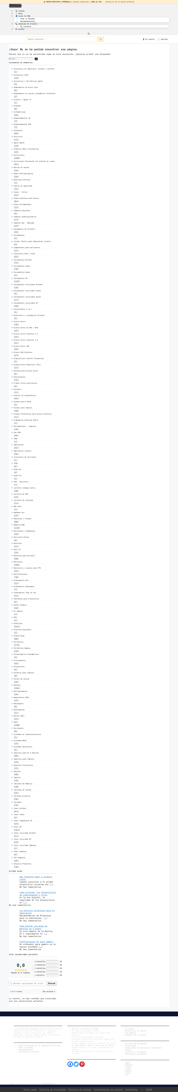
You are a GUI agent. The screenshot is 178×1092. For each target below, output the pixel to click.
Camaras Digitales (22, 211)
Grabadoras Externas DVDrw (26, 420)
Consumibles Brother (23, 260)
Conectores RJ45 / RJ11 (24, 254)
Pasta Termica (20, 605)
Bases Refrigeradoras (23, 174)
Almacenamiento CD (22, 118)
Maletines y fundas (22, 519)
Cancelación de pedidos (136, 1054)
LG (126, 1075)
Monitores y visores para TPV (27, 568)
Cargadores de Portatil (24, 229)
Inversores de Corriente (25, 457)
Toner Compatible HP (23, 821)
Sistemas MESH (20, 741)
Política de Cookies (79, 1089)
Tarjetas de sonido (22, 790)
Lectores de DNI (21, 494)
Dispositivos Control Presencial (29, 358)
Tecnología (131, 1089)
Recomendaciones (27, 21)
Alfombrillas (19, 112)
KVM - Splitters (21, 482)
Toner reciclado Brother (25, 833)
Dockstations (19, 377)
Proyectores (19, 667)
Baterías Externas (22, 180)
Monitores (18, 562)
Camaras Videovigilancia (25, 217)
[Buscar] (36, 58)
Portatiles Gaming (22, 648)
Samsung (128, 1065)
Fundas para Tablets (23, 408)
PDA (15, 617)
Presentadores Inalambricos (26, 654)
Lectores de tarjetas (23, 500)
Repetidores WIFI (21, 697)
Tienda (19, 11)
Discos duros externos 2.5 (26, 334)
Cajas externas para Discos (26, 198)
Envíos (128, 1050)
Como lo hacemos (27, 19)
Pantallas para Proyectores (26, 599)
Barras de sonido (21, 167)
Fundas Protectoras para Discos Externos (33, 414)
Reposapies (18, 704)
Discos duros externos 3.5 (26, 340)
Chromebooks (19, 235)
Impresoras (18, 445)
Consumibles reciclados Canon (27, 291)
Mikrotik (18, 543)
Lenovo (128, 1067)
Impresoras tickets (22, 451)
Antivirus (18, 137)
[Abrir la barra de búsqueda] (89, 33)
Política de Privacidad (52, 1089)
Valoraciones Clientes (29, 1052)
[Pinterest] (82, 1064)
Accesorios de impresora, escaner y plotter (34, 69)
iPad (16, 463)
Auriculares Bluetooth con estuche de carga (34, 161)
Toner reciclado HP (22, 839)
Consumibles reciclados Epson (27, 297)
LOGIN (149, 1089)
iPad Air (18, 469)
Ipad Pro (18, 476)
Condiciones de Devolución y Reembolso (143, 1048)
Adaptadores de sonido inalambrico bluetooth (34, 93)
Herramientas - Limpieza (25, 426)
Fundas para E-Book (22, 402)
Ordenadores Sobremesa (24, 586)
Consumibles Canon (22, 266)
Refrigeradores (20, 691)
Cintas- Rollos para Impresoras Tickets (32, 241)
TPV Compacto (19, 858)
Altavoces (18, 130)
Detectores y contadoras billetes (29, 315)
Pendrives (18, 623)
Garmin (128, 1071)
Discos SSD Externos (23, 352)
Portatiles (18, 642)
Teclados (18, 802)
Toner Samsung (20, 851)
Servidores (18, 728)
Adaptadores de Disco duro (26, 87)
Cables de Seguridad (23, 186)
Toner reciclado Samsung (25, 845)
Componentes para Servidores (27, 248)
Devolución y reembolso (136, 1052)
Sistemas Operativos (23, 747)
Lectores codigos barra (24, 488)
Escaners (18, 389)
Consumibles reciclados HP (26, 303)
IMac (16, 439)
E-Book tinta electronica (25, 383)
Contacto (25, 26)
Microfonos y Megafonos (24, 531)
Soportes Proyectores (23, 765)
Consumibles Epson (22, 272)
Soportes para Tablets (24, 759)
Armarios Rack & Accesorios (26, 149)
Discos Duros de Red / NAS (26, 328)
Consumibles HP (20, 278)
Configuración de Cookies (108, 1089)
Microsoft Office (21, 537)
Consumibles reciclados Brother (28, 284)
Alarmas (17, 106)
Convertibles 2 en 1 (23, 309)
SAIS (16, 722)
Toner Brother (20, 808)
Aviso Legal (130, 1046)
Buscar (52, 983)
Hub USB (17, 432)
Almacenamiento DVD (22, 124)
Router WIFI (19, 716)
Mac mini (18, 506)
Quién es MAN (22, 16)
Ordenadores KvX (21, 580)
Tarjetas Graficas (22, 796)
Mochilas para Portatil (24, 556)
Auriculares (19, 155)
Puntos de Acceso (21, 679)
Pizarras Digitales (22, 630)
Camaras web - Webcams (24, 223)
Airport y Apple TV (22, 100)
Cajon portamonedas (22, 204)
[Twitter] (76, 1064)
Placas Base (19, 636)
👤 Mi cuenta (148, 39)
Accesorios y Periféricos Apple (28, 81)
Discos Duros (19, 321)
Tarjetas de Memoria (23, 784)
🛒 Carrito (163, 39)
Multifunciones (20, 574)
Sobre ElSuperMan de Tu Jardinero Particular (39, 1046)
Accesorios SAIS (21, 75)
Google (128, 1073)
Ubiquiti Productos (22, 864)
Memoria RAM (19, 525)
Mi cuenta (19, 29)
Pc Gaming (18, 611)
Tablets (17, 777)
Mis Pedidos (130, 1033)
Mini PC (17, 549)
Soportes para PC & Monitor (26, 753)
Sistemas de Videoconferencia (27, 734)
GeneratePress (48, 1084)
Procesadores (19, 660)
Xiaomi (128, 1069)
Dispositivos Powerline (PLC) (27, 365)
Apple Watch (19, 143)
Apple (127, 1063)
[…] (51, 884)
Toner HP (18, 827)
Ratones (17, 685)
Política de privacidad (136, 1044)
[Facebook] (70, 1064)
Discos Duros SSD (21, 346)
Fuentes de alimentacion (25, 395)
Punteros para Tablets (24, 673)
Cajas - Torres (20, 192)
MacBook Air (19, 513)
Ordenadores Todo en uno (25, 593)
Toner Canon (19, 814)
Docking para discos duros (26, 371)
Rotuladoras (19, 710)
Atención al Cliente (26, 24)
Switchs (17, 771)
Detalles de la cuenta (135, 1031)
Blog (18, 13)
